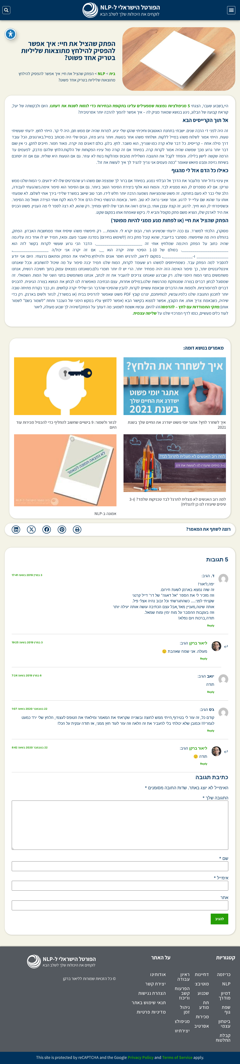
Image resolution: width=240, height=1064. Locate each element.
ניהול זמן (185, 1009)
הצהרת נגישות (152, 993)
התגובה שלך (215, 798)
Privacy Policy (141, 1057)
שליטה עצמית (145, 313)
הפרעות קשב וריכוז (182, 993)
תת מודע (204, 1004)
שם (223, 858)
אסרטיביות (202, 1026)
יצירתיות (182, 1031)
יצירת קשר (155, 984)
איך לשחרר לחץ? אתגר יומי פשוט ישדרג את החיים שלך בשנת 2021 (177, 424)
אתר (224, 898)
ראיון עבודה (183, 976)
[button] (231, 10)
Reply (210, 625)
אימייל (221, 878)
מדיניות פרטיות (151, 1012)
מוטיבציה (202, 984)
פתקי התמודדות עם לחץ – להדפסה (190, 306)
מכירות (202, 1017)
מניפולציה (182, 1021)
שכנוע (203, 993)
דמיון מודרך (225, 995)
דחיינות (202, 974)
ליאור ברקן (198, 643)
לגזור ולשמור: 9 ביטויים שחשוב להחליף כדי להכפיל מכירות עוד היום (66, 424)
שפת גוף (226, 1009)
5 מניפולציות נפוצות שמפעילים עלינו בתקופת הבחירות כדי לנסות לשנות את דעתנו (120, 105)
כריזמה (224, 974)
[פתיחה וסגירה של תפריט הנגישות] (10, 34)
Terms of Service (177, 1057)
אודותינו (158, 974)
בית (112, 73)
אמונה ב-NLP (105, 513)
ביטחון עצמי (224, 1023)
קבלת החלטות (223, 1037)
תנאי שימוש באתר (149, 1002)
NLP (101, 73)
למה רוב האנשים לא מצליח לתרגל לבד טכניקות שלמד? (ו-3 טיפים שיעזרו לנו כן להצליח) (177, 501)
